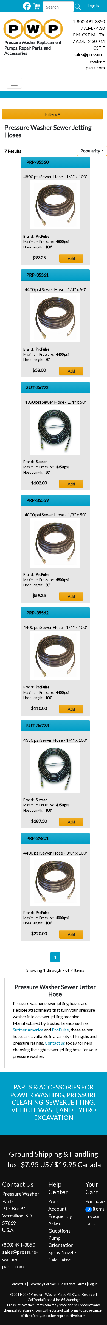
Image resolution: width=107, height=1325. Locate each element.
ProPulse (60, 1029)
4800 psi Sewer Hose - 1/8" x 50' (55, 514)
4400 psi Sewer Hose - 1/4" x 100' (55, 627)
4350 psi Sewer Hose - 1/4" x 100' (55, 740)
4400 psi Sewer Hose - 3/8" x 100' (55, 852)
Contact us (55, 1042)
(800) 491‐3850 (18, 1245)
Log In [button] (93, 5)
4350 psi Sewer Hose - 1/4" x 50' (55, 401)
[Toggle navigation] (14, 83)
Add (71, 258)
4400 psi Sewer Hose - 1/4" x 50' (55, 289)
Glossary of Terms (72, 1284)
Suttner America (28, 1029)
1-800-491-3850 (89, 21)
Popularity (90, 150)
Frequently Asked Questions (60, 1223)
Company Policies (42, 1284)
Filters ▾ (52, 114)
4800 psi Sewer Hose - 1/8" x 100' (55, 176)
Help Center (58, 1188)
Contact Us (18, 1284)
